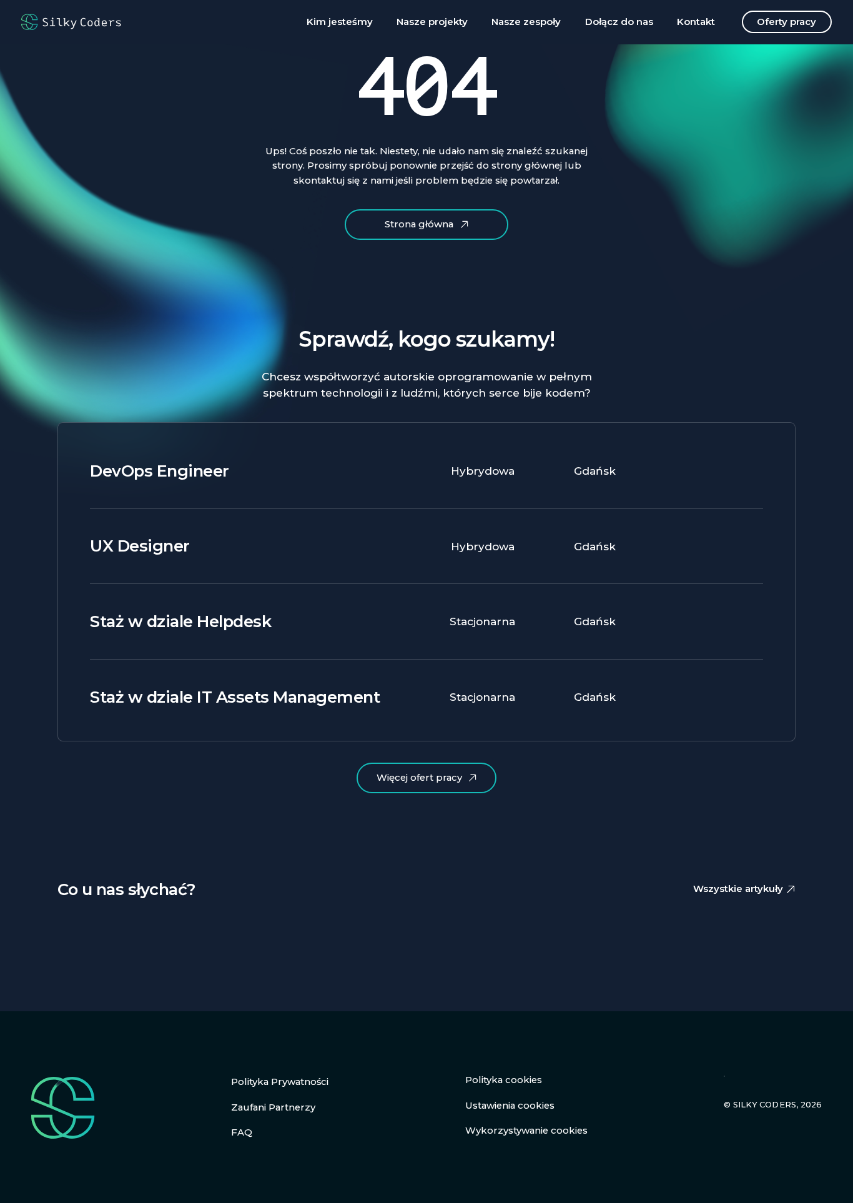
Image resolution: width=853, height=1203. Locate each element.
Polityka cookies (503, 1080)
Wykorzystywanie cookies (526, 1130)
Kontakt (696, 21)
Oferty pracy (786, 21)
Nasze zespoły (526, 21)
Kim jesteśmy (340, 21)
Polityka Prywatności (279, 1081)
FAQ (241, 1132)
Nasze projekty (432, 21)
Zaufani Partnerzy (273, 1107)
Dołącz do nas (619, 21)
